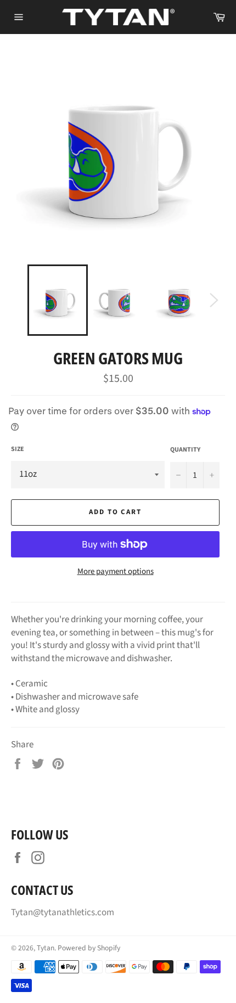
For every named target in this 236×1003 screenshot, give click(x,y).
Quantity (185, 450)
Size (17, 449)
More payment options (115, 571)
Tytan (45, 948)
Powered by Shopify (89, 948)
